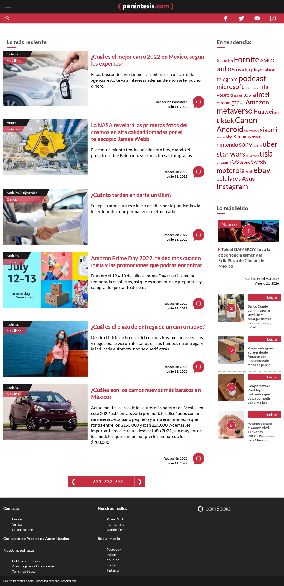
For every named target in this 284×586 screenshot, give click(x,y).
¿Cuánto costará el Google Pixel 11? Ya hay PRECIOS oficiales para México (261, 431)
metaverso (235, 110)
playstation (263, 70)
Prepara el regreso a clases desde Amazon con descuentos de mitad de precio (261, 356)
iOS (234, 161)
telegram (227, 79)
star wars (231, 154)
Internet (13, 262)
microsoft (230, 86)
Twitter (112, 554)
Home (11, 123)
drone (245, 162)
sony (245, 144)
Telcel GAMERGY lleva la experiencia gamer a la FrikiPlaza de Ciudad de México (244, 257)
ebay (261, 170)
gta (235, 102)
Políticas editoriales (26, 561)
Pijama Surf (115, 519)
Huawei (263, 111)
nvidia (243, 69)
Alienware (252, 155)
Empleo (17, 519)
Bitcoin (240, 136)
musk (249, 171)
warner (254, 136)
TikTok (111, 565)
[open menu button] (8, 6)
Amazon (257, 102)
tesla (249, 94)
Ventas (17, 524)
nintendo (227, 144)
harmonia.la (115, 524)
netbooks (221, 137)
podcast (253, 78)
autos (226, 68)
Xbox (222, 60)
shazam (223, 162)
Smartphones (251, 130)
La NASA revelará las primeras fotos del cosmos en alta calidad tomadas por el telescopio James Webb (139, 132)
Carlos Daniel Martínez (262, 279)
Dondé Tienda (117, 530)
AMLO (267, 60)
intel (263, 94)
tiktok (225, 120)
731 (96, 481)
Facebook (114, 549)
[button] (7, 18)
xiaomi (268, 129)
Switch (258, 162)
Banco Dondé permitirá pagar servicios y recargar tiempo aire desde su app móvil (260, 316)
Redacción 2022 (175, 172)
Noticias (13, 54)
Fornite (246, 59)
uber (270, 143)
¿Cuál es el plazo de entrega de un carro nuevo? (148, 326)
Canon (246, 120)
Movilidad (14, 60)
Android (230, 129)
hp (230, 60)
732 (107, 481)
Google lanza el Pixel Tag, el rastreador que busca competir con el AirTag (259, 394)
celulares (229, 178)
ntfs (242, 103)
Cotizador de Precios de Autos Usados (36, 538)
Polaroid (225, 95)
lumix (276, 112)
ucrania (254, 87)
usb (266, 153)
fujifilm (257, 145)
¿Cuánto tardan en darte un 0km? (131, 194)
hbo (229, 136)
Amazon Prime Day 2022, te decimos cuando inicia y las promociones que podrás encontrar (146, 261)
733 (119, 481)
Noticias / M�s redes (22, 193)
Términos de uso (24, 571)
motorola (231, 170)
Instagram (232, 186)
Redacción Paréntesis (171, 102)
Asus (248, 178)
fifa (264, 86)
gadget (238, 95)
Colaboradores (23, 530)
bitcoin (223, 103)
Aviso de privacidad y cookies (33, 566)
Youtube (113, 560)
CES (247, 87)
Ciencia (12, 199)
